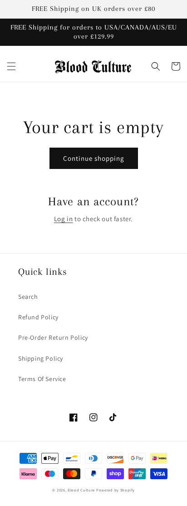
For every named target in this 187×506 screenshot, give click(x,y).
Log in (63, 218)
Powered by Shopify (115, 489)
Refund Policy (38, 317)
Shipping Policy (40, 358)
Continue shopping (93, 158)
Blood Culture (81, 489)
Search (28, 297)
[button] (11, 66)
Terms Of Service (42, 379)
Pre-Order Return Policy (53, 337)
